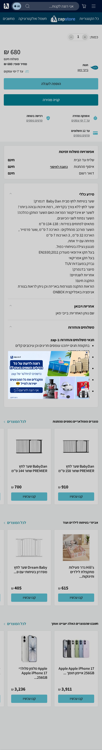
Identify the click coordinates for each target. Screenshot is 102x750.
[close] (87, 352)
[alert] (51, 375)
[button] (87, 352)
